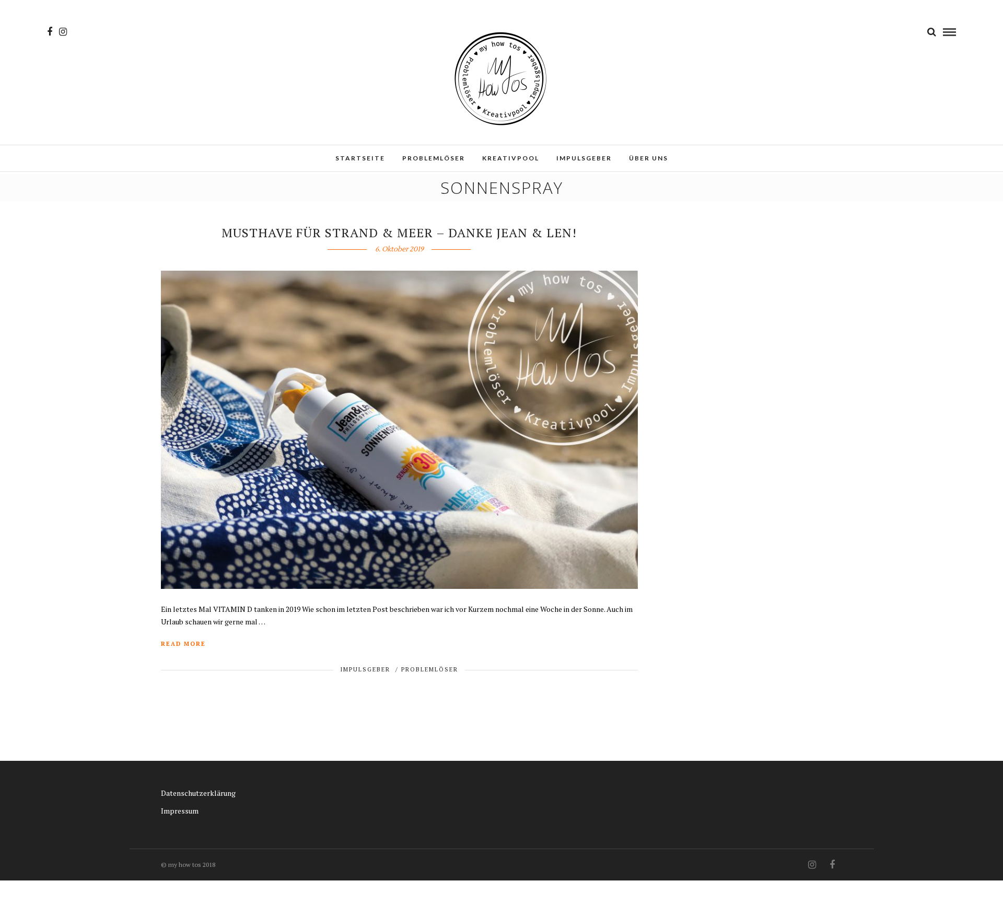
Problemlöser (433, 158)
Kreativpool (510, 158)
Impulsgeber (584, 158)
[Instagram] (63, 32)
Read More (183, 643)
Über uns (648, 158)
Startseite (360, 158)
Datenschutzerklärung (198, 793)
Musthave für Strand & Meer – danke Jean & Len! (399, 232)
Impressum (180, 811)
